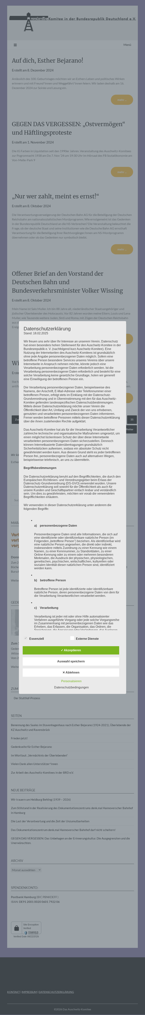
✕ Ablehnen (70, 672)
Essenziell (36, 638)
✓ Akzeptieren (71, 650)
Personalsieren (71, 681)
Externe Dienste (87, 638)
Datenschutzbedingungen (71, 687)
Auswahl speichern (71, 661)
